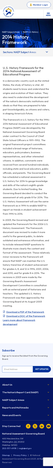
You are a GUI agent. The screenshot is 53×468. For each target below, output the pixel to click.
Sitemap (6, 455)
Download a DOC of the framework (25, 315)
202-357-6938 (9, 448)
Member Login (40, 4)
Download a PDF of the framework (25, 311)
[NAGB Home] (8, 11)
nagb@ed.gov (25, 448)
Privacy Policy (20, 455)
